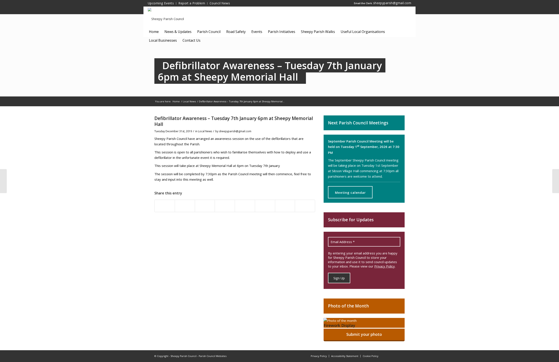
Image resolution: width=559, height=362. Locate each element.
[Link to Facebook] (388, 355)
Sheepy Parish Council (184, 356)
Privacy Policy (384, 266)
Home (176, 101)
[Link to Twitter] (401, 355)
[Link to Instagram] (395, 355)
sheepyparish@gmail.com (392, 3)
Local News (189, 101)
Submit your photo (364, 334)
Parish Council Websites (212, 356)
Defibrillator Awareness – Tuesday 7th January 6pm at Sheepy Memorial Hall (270, 71)
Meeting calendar (350, 192)
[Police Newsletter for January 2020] (3, 181)
